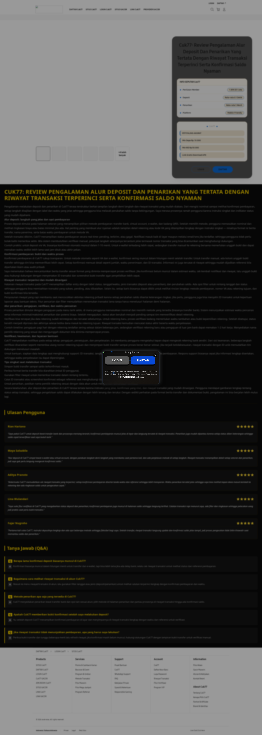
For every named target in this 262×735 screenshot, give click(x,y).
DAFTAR (143, 360)
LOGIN (117, 360)
